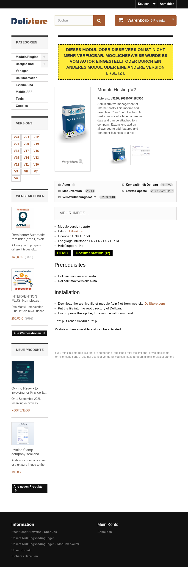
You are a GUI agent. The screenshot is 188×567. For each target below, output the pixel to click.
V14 (26, 157)
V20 (26, 144)
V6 (16, 178)
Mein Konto (107, 524)
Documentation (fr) (93, 253)
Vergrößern (70, 162)
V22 (36, 137)
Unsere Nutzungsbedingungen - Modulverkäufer (45, 544)
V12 (16, 164)
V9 (16, 171)
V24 (16, 137)
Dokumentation (26, 78)
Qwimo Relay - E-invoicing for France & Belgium (27, 390)
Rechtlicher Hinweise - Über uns (34, 532)
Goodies (22, 105)
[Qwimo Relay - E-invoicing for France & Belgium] (22, 372)
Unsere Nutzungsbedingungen (33, 538)
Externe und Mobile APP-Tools (24, 91)
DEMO (62, 253)
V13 (36, 157)
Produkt (146, 20)
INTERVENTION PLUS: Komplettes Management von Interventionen (25, 298)
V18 (16, 151)
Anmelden (167, 3)
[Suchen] (99, 20)
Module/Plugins (27, 57)
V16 (36, 151)
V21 (16, 144)
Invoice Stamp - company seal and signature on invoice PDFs (26, 452)
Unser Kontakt (21, 550)
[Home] (29, 21)
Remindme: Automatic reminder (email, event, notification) (28, 237)
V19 (36, 144)
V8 (26, 171)
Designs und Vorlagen (25, 67)
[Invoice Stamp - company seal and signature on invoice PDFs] (22, 433)
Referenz (104, 98)
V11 (26, 164)
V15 (16, 157)
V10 (36, 164)
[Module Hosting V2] (118, 155)
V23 (26, 137)
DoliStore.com (154, 303)
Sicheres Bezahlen (24, 556)
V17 (26, 151)
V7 (36, 171)
